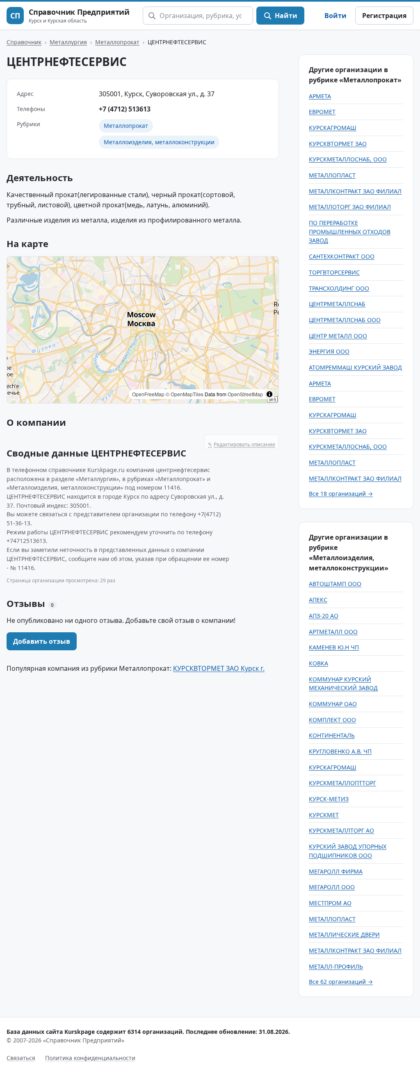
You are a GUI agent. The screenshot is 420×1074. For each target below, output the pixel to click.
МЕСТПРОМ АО (330, 903)
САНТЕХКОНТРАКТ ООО (341, 256)
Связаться (21, 1058)
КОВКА (318, 663)
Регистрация (384, 15)
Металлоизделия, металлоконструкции (159, 142)
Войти (335, 15)
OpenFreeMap (148, 394)
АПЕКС (318, 600)
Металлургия (68, 42)
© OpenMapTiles (184, 394)
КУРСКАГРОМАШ (332, 128)
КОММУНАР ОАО (333, 704)
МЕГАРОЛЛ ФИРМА (336, 871)
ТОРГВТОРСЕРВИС (334, 272)
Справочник (24, 42)
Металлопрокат (117, 42)
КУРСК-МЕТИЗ (329, 799)
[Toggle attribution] (269, 394)
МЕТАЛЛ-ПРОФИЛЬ (336, 966)
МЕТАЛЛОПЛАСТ (332, 175)
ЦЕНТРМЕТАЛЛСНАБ (337, 304)
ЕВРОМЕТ (322, 112)
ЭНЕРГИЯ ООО (329, 351)
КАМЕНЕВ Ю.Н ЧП (334, 647)
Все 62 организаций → (341, 981)
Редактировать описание (241, 444)
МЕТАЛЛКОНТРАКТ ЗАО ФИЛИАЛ (355, 191)
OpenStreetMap (245, 394)
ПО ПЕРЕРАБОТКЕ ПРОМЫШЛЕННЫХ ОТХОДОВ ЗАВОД (349, 231)
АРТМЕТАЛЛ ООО (333, 632)
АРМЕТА (320, 96)
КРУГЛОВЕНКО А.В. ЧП (340, 751)
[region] (142, 330)
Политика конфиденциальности (90, 1058)
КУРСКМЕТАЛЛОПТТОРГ (342, 783)
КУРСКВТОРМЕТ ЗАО (338, 144)
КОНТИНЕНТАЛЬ (332, 735)
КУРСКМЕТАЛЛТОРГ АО (341, 830)
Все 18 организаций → (341, 493)
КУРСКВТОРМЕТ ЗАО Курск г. (219, 668)
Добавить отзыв (41, 641)
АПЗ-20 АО (323, 616)
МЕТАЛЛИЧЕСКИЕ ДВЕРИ (344, 934)
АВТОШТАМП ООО (335, 584)
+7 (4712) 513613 (125, 109)
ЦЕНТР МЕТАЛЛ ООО (338, 336)
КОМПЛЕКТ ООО (332, 720)
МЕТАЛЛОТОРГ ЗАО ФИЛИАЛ (350, 207)
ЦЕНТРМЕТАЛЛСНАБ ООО (345, 320)
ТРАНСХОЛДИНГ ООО (339, 288)
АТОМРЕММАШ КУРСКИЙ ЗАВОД (355, 367)
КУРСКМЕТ (324, 815)
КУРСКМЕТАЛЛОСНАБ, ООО (348, 159)
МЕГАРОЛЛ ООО (332, 887)
